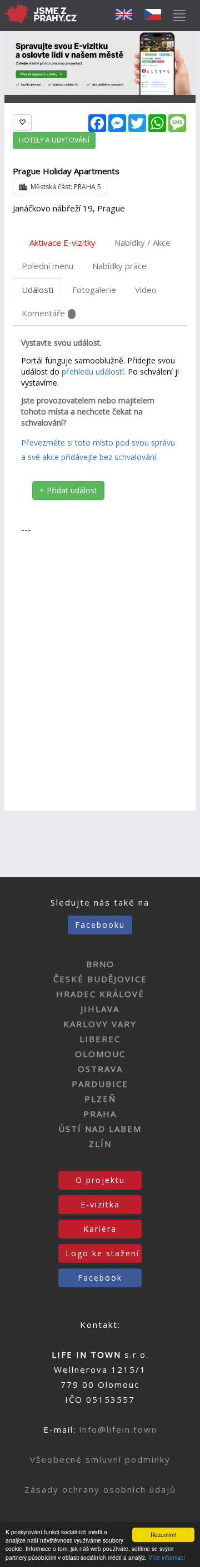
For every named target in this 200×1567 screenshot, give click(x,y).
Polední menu (47, 265)
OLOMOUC (100, 1053)
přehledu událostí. (94, 371)
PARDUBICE (100, 1083)
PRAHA (100, 1113)
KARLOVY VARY (100, 1023)
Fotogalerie (94, 289)
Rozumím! (163, 1534)
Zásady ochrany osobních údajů (100, 1489)
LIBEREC (100, 1038)
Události (37, 289)
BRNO (100, 963)
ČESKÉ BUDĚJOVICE (100, 978)
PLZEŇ (100, 1098)
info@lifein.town (118, 1429)
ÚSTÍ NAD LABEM (100, 1128)
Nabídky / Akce (142, 242)
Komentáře (43, 313)
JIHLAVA (100, 1008)
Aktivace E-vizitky (62, 242)
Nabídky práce (119, 265)
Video (146, 289)
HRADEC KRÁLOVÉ (100, 993)
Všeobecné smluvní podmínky (100, 1459)
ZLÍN (100, 1143)
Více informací (166, 1557)
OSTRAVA (100, 1068)
